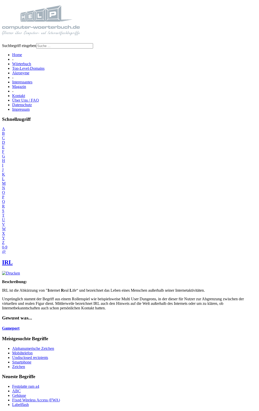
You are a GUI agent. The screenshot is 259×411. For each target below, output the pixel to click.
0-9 (4, 247)
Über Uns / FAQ (25, 100)
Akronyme (20, 73)
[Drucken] (11, 273)
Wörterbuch (21, 64)
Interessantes (22, 82)
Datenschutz (22, 105)
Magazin (19, 86)
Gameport (10, 328)
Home (17, 55)
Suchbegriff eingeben (19, 45)
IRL (7, 262)
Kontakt (18, 96)
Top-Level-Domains (28, 68)
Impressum (21, 109)
